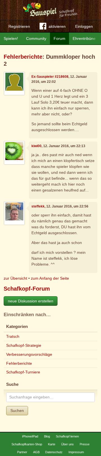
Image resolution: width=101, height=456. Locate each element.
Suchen (17, 410)
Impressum (76, 452)
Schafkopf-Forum (27, 289)
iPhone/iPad (30, 436)
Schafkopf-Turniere (23, 372)
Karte (51, 444)
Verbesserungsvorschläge (29, 354)
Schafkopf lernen (67, 436)
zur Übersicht (15, 278)
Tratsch (12, 336)
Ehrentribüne (84, 38)
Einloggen (84, 26)
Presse (84, 444)
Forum (59, 38)
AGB (36, 452)
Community (36, 38)
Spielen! (11, 38)
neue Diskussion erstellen (30, 301)
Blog (47, 436)
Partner (22, 452)
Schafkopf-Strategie (23, 345)
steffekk (38, 206)
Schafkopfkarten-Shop (27, 444)
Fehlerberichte (23, 57)
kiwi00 (36, 146)
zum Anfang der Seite (50, 278)
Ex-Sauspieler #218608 (49, 77)
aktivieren (57, 26)
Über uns (67, 444)
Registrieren (19, 26)
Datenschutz (54, 452)
